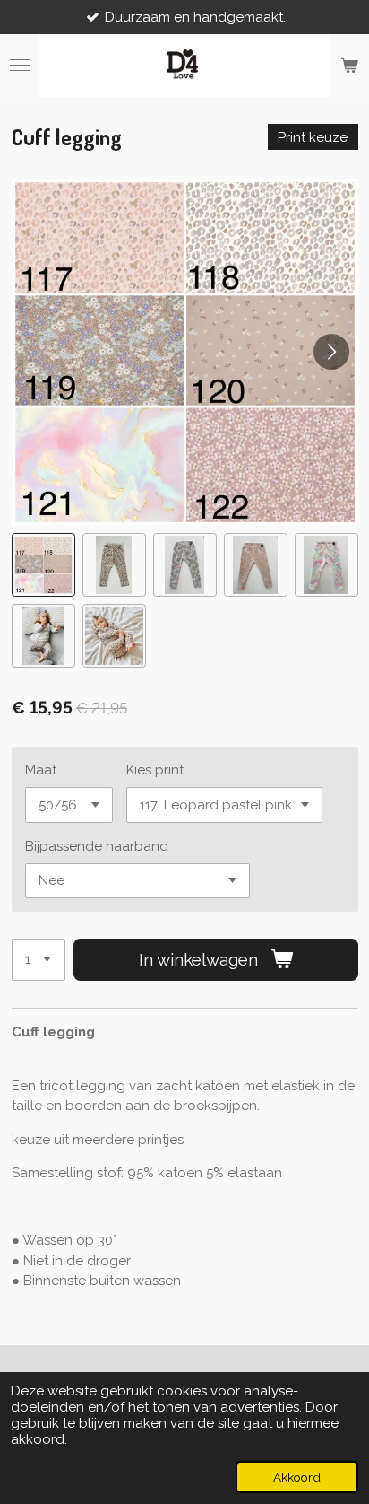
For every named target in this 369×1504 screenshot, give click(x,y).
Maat (40, 770)
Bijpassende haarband (96, 846)
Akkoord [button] (297, 1477)
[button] (43, 565)
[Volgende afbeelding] (331, 352)
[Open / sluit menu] (19, 65)
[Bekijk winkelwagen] (349, 65)
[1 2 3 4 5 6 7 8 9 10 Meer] (38, 960)
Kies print (155, 770)
